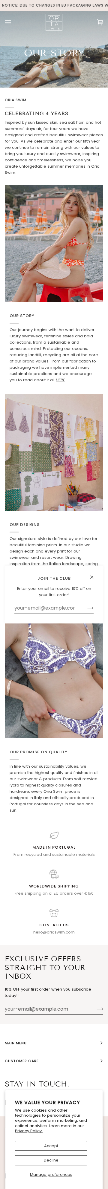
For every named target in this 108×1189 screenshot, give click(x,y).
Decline (51, 1160)
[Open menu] (14, 22)
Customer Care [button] (22, 1060)
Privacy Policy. (29, 1131)
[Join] (95, 1009)
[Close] (94, 574)
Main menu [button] (16, 1043)
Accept (51, 1146)
